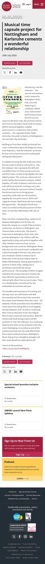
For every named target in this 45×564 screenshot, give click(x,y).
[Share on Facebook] (10, 72)
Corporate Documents (14, 544)
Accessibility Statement (9, 547)
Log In (28, 4)
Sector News (25, 63)
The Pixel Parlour (32, 550)
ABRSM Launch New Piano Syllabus (18, 412)
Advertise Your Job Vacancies (18, 499)
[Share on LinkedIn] (15, 72)
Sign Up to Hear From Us (27, 492)
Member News (9, 63)
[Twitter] (13, 536)
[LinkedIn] (31, 536)
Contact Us (12, 492)
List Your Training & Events (14, 495)
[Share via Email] (21, 72)
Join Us (34, 499)
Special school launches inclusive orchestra (21, 386)
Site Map (37, 547)
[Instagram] (25, 536)
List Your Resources (33, 495)
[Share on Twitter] (4, 72)
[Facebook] (19, 536)
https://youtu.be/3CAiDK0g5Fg (16, 348)
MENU (36, 4)
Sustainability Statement (25, 547)
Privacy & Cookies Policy (30, 544)
